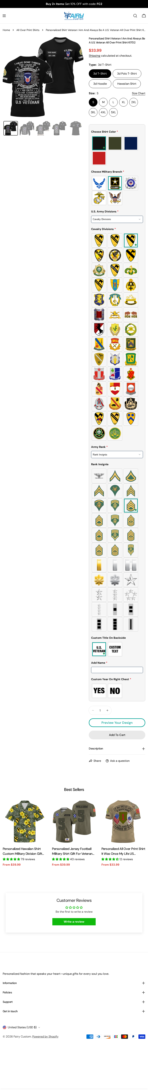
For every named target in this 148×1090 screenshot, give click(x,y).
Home (6, 30)
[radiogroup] (117, 151)
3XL (93, 112)
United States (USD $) (22, 1027)
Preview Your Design (117, 723)
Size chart (138, 93)
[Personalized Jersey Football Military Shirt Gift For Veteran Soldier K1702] (74, 821)
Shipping (94, 56)
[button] (117, 132)
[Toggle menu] (4, 15)
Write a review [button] (74, 922)
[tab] (10, 128)
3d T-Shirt (100, 73)
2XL (133, 102)
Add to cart (130, 1080)
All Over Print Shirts (27, 30)
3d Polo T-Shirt (127, 73)
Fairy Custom (22, 1036)
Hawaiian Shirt (126, 84)
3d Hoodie (100, 84)
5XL (113, 112)
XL (123, 102)
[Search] (135, 15)
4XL (103, 112)
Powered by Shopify (45, 1036)
